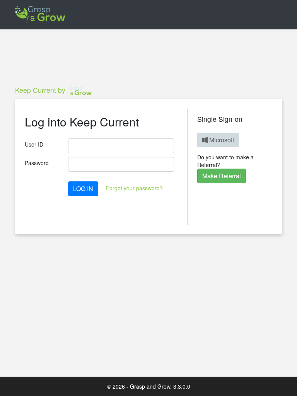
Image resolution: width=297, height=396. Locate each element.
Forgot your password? (134, 188)
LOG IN (83, 188)
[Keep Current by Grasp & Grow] (40, 14)
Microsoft (221, 139)
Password (37, 163)
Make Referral (221, 175)
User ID (34, 144)
